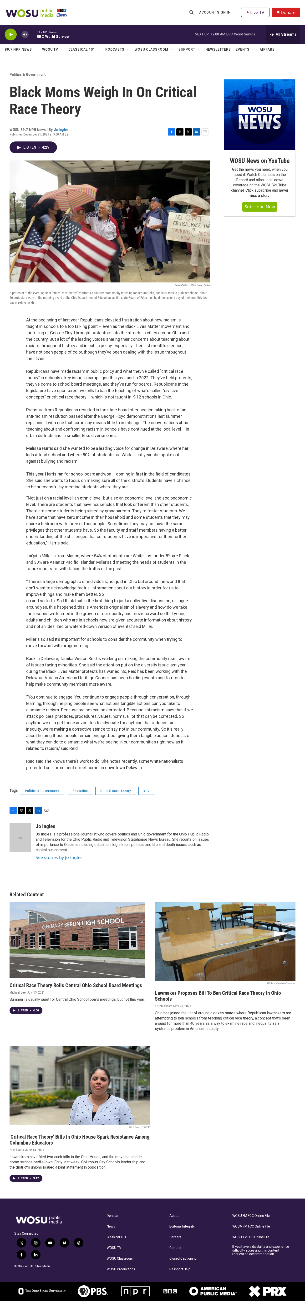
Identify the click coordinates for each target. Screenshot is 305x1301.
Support (186, 49)
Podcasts (114, 49)
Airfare (267, 49)
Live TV (257, 12)
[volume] (25, 34)
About (174, 1216)
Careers (175, 1237)
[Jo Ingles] (20, 837)
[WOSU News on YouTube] (259, 114)
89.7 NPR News (18, 49)
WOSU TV (50, 49)
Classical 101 (81, 49)
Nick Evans (17, 1150)
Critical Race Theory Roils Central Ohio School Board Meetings (76, 985)
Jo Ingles (61, 129)
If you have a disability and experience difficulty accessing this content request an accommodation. (260, 1250)
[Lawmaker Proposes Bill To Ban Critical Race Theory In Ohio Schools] (225, 941)
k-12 (146, 791)
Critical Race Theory (115, 791)
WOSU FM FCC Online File (251, 1216)
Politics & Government (28, 74)
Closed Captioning (183, 1258)
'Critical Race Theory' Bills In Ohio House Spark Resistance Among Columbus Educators (79, 1140)
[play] (11, 34)
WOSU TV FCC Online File (250, 1237)
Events (242, 49)
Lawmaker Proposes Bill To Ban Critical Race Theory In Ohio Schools (218, 996)
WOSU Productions (121, 1269)
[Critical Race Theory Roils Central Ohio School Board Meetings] (77, 940)
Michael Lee (18, 992)
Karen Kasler (163, 1006)
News (111, 1226)
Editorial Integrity (182, 1226)
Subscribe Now (260, 206)
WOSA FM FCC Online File (251, 1226)
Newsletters (218, 49)
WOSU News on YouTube (260, 160)
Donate (288, 12)
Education (80, 791)
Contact (175, 1248)
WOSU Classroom (151, 49)
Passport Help (179, 1269)
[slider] (32, 34)
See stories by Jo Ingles (59, 857)
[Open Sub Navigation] (234, 12)
